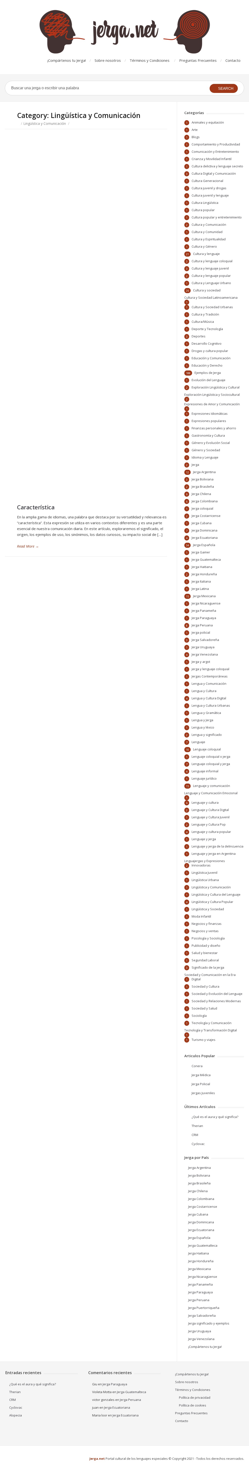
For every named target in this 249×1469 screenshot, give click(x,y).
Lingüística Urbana (205, 880)
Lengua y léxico (203, 727)
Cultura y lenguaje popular (211, 275)
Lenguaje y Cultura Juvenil (211, 817)
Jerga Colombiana (205, 501)
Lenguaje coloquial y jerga (211, 764)
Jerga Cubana (202, 523)
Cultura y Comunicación (209, 224)
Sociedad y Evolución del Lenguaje (217, 993)
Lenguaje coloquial (207, 749)
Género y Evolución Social (211, 443)
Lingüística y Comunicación (44, 123)
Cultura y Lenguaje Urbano (211, 283)
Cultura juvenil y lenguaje (210, 195)
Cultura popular (203, 210)
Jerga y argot (201, 661)
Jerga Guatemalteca (206, 559)
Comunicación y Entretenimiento (215, 151)
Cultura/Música (203, 321)
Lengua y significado (207, 734)
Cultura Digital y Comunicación (214, 173)
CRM (195, 1135)
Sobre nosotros (108, 60)
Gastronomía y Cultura (208, 435)
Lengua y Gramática (206, 713)
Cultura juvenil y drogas (209, 188)
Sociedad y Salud (204, 1008)
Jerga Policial (201, 1084)
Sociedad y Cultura (205, 986)
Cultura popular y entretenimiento (217, 217)
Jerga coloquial (202, 508)
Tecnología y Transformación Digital (210, 1030)
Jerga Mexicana (204, 596)
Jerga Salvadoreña (205, 640)
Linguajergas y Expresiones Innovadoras (204, 863)
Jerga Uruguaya (203, 647)
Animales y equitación (208, 122)
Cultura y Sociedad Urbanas (212, 307)
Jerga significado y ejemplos (208, 1323)
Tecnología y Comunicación (211, 1023)
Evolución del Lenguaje (208, 380)
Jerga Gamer (201, 552)
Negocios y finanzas (207, 923)
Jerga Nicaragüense (202, 1276)
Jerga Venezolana (205, 654)
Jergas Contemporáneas (210, 676)
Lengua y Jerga (202, 720)
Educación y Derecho (207, 365)
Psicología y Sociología (208, 938)
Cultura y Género (204, 246)
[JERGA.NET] (124, 32)
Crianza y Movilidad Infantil (211, 159)
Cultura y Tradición (205, 314)
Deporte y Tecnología (207, 329)
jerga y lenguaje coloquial (210, 669)
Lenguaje (198, 742)
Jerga (195, 464)
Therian (197, 1126)
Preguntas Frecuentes (198, 60)
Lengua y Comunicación (209, 683)
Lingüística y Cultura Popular (212, 902)
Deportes (198, 336)
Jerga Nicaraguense (206, 603)
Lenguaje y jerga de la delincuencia (217, 846)
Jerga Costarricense (206, 516)
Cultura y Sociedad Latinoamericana (211, 297)
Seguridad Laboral (205, 960)
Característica (35, 507)
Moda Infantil (201, 916)
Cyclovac (198, 1144)
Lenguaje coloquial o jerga (211, 756)
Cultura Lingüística (205, 202)
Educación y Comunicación (211, 358)
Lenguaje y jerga (204, 839)
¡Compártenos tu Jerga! (66, 60)
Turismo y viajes (203, 1039)
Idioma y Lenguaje (205, 457)
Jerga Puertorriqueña (203, 1308)
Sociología (199, 1015)
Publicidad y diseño (206, 945)
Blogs (196, 137)
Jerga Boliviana (202, 479)
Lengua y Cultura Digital (209, 698)
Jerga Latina (200, 588)
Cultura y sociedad (207, 290)
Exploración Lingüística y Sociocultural (212, 394)
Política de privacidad (194, 1397)
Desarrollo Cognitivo (207, 343)
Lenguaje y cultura (205, 802)
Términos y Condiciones (149, 60)
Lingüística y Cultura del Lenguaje (216, 894)
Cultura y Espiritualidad (209, 239)
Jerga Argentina (204, 472)
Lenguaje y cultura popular (211, 831)
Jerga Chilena (201, 494)
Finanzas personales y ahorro (214, 428)
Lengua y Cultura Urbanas (211, 705)
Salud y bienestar (205, 953)
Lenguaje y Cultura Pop (209, 824)
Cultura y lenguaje (206, 254)
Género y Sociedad (206, 450)
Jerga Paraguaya (204, 618)
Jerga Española (204, 545)
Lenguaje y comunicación (211, 786)
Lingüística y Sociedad (208, 909)
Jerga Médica (201, 1075)
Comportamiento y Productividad (216, 144)
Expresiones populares (209, 421)
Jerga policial (201, 632)
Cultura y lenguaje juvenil (210, 268)
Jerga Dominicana (204, 530)
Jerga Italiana (201, 581)
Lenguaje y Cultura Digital (210, 810)
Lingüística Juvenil (204, 872)
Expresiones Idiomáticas (210, 413)
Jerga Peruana (202, 625)
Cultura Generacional (207, 181)
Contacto (232, 60)
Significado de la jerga (208, 967)
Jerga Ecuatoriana (205, 537)
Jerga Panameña (204, 610)
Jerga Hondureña (204, 574)
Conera (197, 1066)
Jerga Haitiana (202, 567)
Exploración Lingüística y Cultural (216, 387)
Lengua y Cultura (204, 691)
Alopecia (15, 1415)
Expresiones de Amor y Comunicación (212, 404)
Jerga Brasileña (203, 486)
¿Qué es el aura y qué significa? (215, 1117)
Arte (195, 129)
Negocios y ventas (205, 931)
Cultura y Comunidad (207, 232)
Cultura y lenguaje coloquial (212, 261)
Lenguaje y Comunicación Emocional (211, 793)
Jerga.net (97, 1458)
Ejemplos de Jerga (208, 372)
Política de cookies (192, 1405)
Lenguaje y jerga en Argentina (214, 853)
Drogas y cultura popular (210, 351)
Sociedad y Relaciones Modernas (216, 1001)
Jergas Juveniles (203, 1093)
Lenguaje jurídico (204, 778)
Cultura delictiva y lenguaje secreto (217, 166)
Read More (28, 546)
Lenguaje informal (205, 771)
